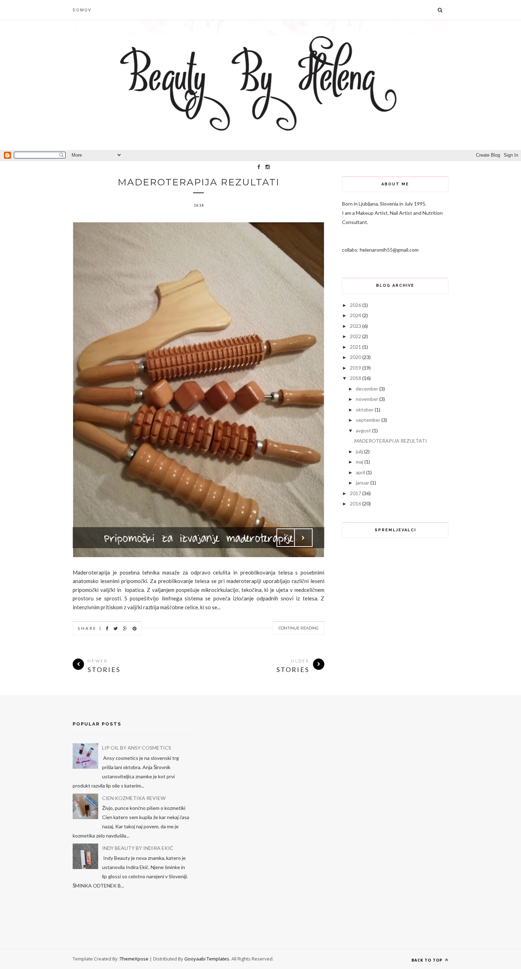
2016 (355, 503)
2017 (355, 493)
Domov (82, 9)
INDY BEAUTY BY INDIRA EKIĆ (137, 848)
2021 (355, 347)
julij (359, 451)
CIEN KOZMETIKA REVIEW (134, 798)
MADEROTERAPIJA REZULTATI (199, 182)
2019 (355, 368)
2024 (355, 315)
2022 (355, 336)
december (367, 389)
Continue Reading (299, 628)
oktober (365, 410)
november (367, 399)
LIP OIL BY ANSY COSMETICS (136, 748)
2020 (355, 357)
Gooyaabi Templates (206, 959)
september (368, 420)
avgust (363, 430)
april (360, 472)
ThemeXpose (134, 959)
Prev (285, 537)
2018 (355, 378)
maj (359, 462)
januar (362, 483)
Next (303, 537)
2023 (355, 326)
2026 (355, 305)
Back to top (427, 960)
